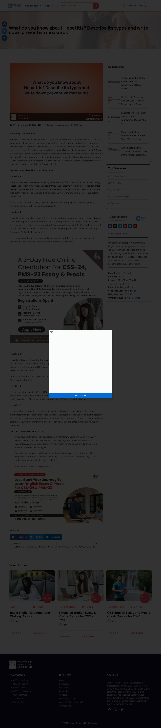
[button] (51, 333)
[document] (80, 364)
